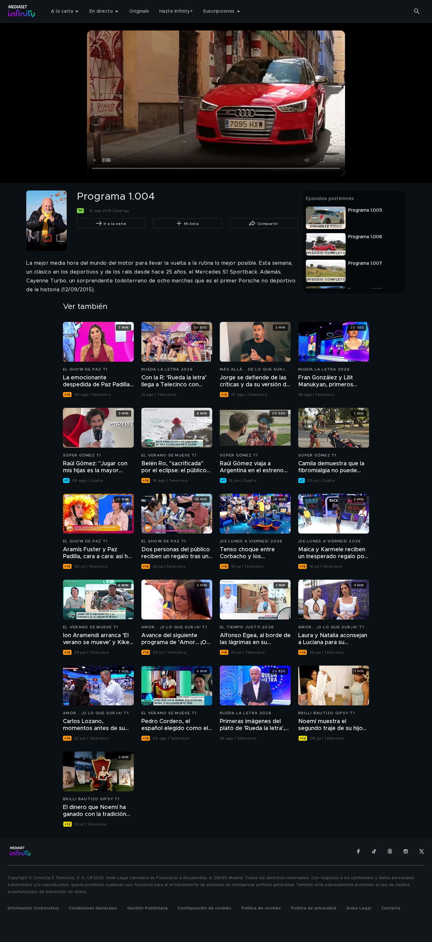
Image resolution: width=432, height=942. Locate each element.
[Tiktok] (374, 851)
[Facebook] (358, 851)
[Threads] (390, 851)
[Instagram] (406, 851)
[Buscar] (417, 11)
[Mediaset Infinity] (22, 11)
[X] (421, 851)
